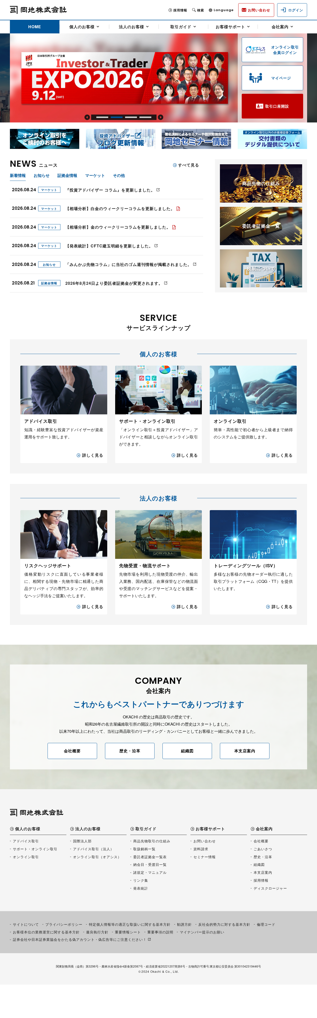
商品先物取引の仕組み (151, 840)
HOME (34, 26)
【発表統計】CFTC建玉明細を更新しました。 (109, 246)
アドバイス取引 (26, 840)
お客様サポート (230, 26)
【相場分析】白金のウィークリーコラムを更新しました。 (120, 208)
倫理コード (266, 924)
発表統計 (140, 888)
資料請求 (200, 848)
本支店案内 (244, 751)
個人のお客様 (82, 26)
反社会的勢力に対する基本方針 (224, 924)
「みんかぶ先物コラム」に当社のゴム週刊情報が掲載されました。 (128, 264)
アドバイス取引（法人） (93, 848)
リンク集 (140, 880)
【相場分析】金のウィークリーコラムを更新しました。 (118, 227)
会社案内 (280, 26)
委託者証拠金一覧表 (150, 856)
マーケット (49, 189)
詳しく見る (92, 455)
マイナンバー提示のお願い (202, 931)
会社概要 (72, 751)
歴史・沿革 (129, 751)
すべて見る (188, 165)
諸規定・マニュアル (150, 872)
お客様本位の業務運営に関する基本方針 (46, 931)
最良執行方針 (97, 931)
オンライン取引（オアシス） (97, 856)
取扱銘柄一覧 (144, 848)
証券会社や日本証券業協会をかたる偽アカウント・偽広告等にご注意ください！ (80, 939)
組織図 (187, 751)
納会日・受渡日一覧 (150, 864)
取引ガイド (180, 26)
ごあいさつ (263, 848)
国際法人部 (82, 840)
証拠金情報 (49, 283)
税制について (261, 268)
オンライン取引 (26, 856)
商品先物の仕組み (261, 183)
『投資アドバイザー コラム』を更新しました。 (110, 190)
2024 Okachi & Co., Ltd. (160, 971)
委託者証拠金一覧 (261, 226)
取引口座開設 (277, 106)
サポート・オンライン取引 (35, 848)
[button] (87, 117)
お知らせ (49, 264)
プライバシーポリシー (63, 924)
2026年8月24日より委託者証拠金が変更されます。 (114, 283)
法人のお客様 (131, 26)
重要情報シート (128, 931)
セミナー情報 (204, 856)
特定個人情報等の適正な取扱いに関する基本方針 (130, 924)
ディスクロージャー (270, 888)
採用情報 (180, 10)
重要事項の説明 (160, 931)
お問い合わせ (204, 840)
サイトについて (26, 924)
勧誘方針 (184, 924)
